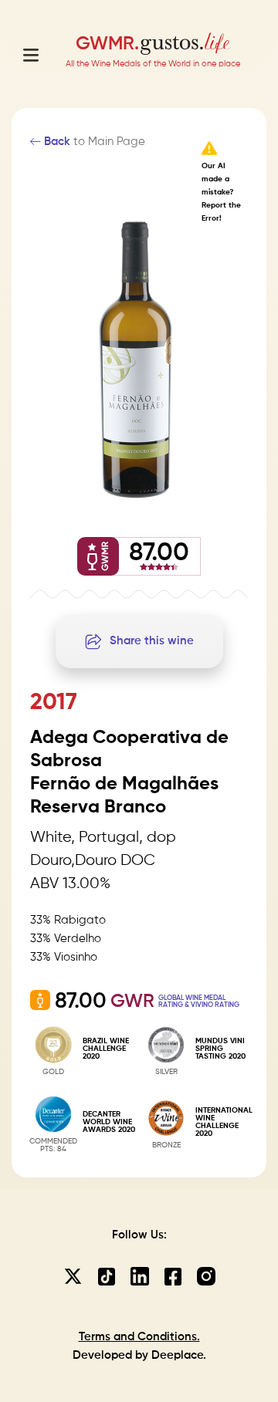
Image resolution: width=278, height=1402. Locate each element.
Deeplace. (178, 1355)
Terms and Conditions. (139, 1337)
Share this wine (152, 641)
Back (55, 141)
